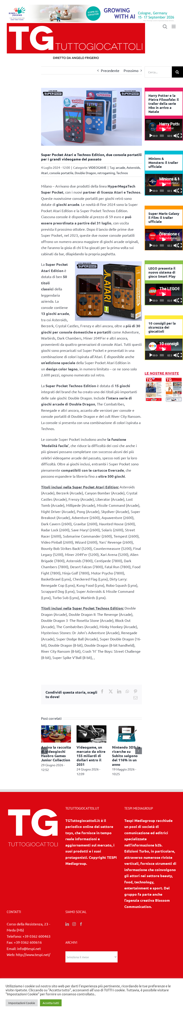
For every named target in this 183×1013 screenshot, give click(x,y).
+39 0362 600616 (28, 942)
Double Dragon (85, 173)
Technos (122, 173)
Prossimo (131, 70)
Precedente (110, 70)
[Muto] (175, 135)
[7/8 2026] (154, 379)
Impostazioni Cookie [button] (21, 1003)
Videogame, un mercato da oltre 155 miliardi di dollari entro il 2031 (91, 756)
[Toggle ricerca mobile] (165, 26)
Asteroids (133, 167)
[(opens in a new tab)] (173, 379)
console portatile (61, 173)
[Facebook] (81, 924)
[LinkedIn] (67, 924)
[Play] (151, 135)
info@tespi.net (29, 948)
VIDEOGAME (97, 167)
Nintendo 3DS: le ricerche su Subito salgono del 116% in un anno (126, 756)
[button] (44, 750)
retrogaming (106, 173)
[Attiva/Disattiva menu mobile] (174, 26)
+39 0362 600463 (36, 936)
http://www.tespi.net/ (33, 954)
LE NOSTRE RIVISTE (162, 373)
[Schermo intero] (180, 135)
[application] (164, 129)
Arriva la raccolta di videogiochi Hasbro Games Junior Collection (56, 753)
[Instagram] (74, 924)
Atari (44, 173)
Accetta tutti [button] (51, 1003)
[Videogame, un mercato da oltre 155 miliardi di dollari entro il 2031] (91, 727)
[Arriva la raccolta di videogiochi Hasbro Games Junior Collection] (56, 727)
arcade (120, 167)
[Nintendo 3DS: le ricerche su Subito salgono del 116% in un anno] (127, 727)
